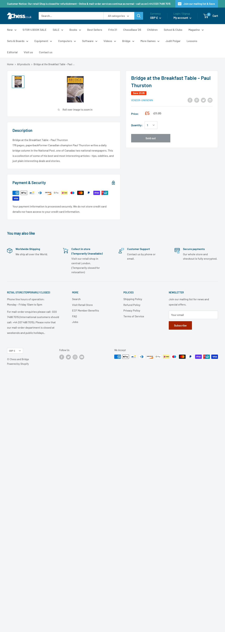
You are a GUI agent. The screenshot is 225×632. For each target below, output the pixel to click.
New (10, 29)
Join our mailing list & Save (199, 3)
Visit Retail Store (82, 304)
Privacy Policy (131, 310)
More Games (148, 41)
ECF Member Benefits (85, 310)
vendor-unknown (142, 100)
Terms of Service (133, 316)
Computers (65, 41)
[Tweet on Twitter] (203, 100)
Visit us (28, 52)
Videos (108, 41)
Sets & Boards (15, 41)
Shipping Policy (132, 299)
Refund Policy (131, 304)
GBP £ (12, 350)
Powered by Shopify (18, 363)
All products (23, 64)
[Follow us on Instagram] (75, 357)
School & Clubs (173, 29)
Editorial (12, 52)
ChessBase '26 (132, 29)
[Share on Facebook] (190, 100)
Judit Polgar (173, 41)
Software (88, 41)
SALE (56, 29)
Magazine (194, 29)
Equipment (41, 41)
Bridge (126, 41)
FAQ (74, 316)
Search (76, 299)
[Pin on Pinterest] (196, 100)
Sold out (151, 138)
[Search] (138, 16)
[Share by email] (210, 100)
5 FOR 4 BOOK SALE (35, 29)
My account (181, 17)
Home (10, 64)
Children (152, 29)
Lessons (192, 41)
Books (73, 29)
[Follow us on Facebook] (61, 357)
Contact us (45, 52)
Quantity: (137, 125)
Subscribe (180, 325)
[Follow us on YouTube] (81, 357)
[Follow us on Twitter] (68, 357)
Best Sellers (94, 29)
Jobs (75, 321)
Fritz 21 (112, 29)
